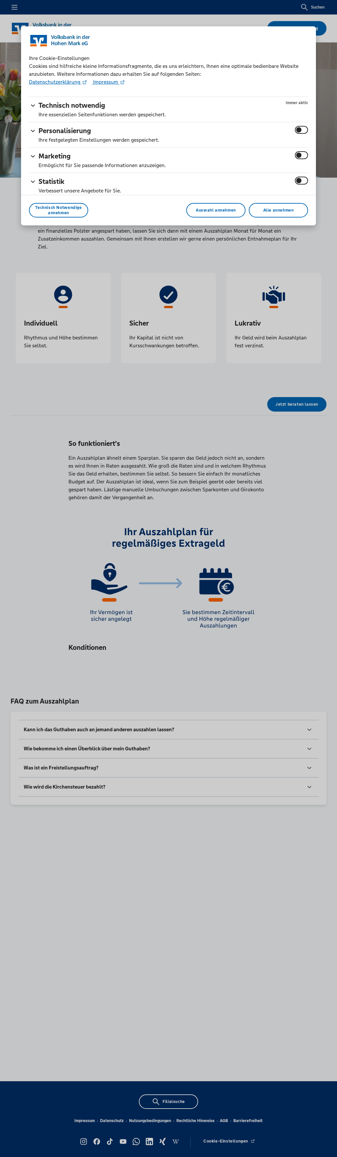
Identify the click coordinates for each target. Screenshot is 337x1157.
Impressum (105, 82)
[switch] (301, 130)
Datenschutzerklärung (55, 82)
